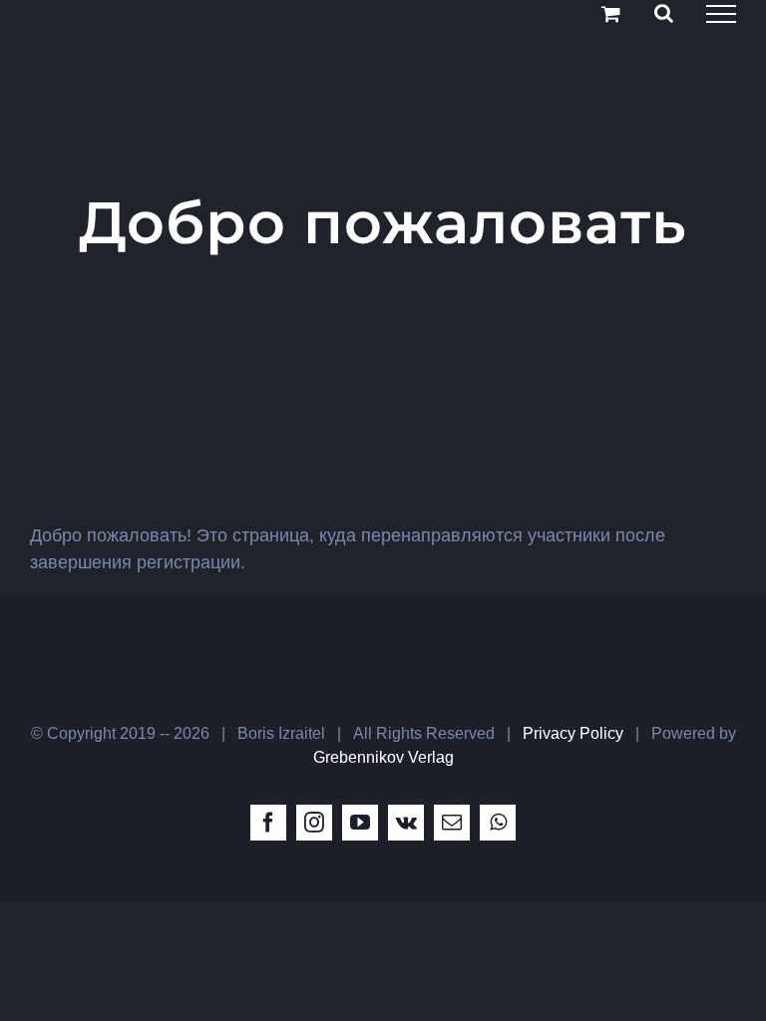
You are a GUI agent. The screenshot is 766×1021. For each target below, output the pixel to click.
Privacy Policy (573, 733)
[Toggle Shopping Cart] (610, 13)
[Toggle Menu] (721, 14)
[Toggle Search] (663, 13)
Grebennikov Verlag (383, 757)
